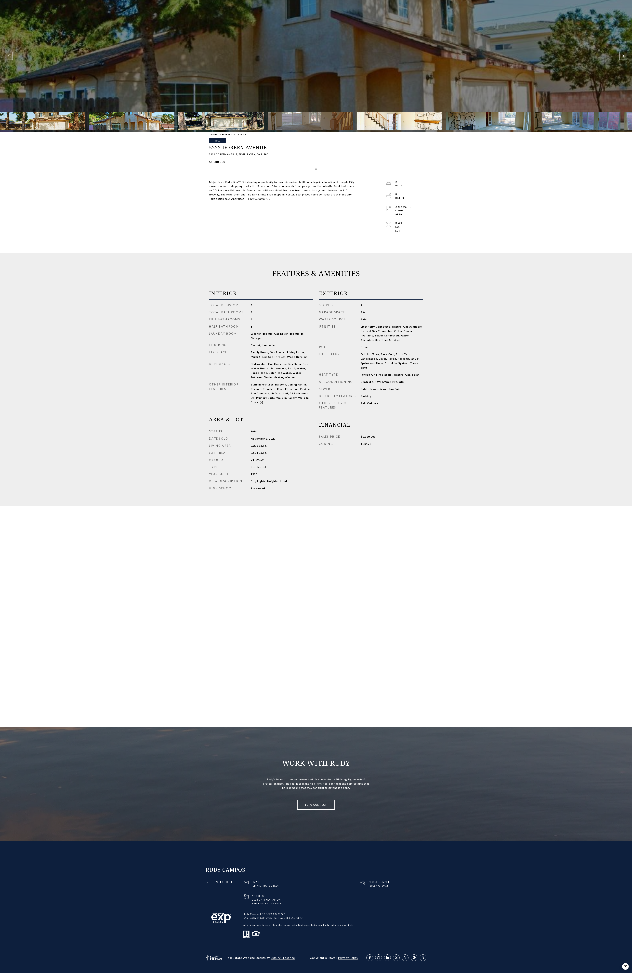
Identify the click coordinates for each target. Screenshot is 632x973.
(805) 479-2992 (378, 885)
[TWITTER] (396, 957)
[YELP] (405, 957)
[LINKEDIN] (387, 957)
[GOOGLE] (414, 957)
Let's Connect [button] (316, 804)
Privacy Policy (348, 958)
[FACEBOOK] (369, 957)
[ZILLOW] (423, 957)
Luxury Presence (283, 958)
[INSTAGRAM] (378, 957)
